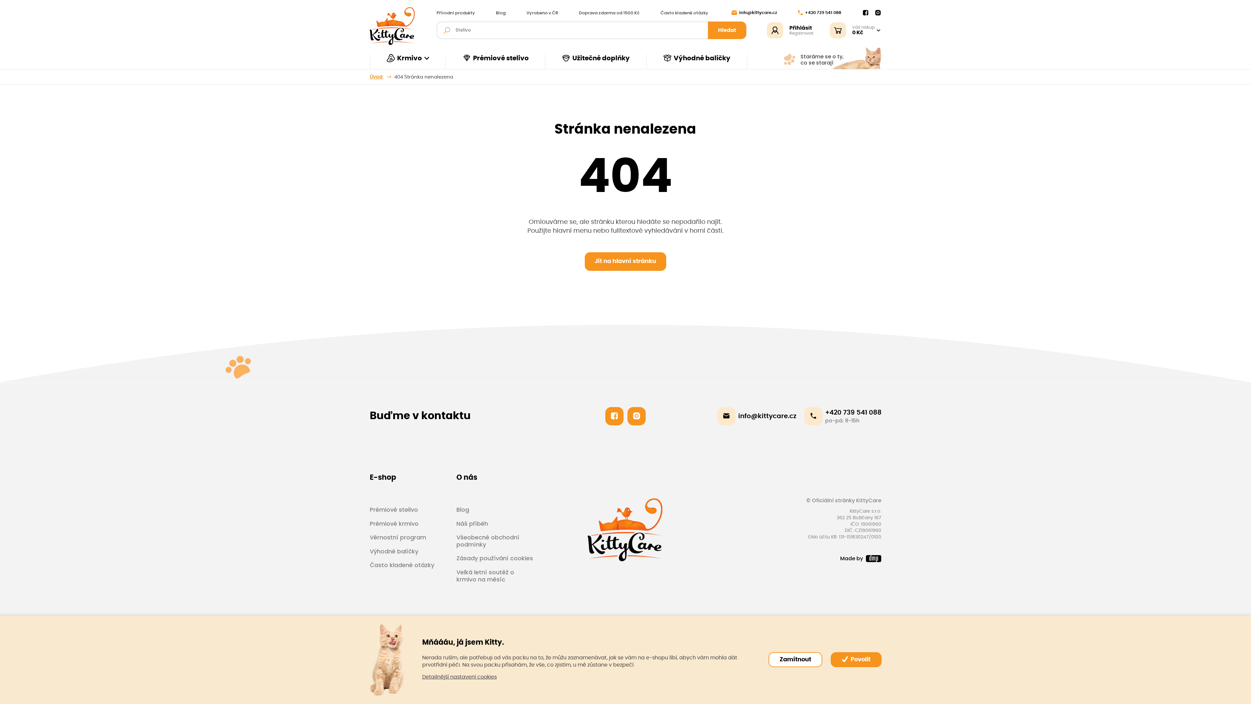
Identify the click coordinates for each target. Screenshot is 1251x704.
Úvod (377, 77)
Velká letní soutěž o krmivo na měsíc (485, 575)
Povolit (859, 660)
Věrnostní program (398, 537)
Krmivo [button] (409, 58)
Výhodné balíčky (702, 58)
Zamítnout (795, 660)
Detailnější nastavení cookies (459, 677)
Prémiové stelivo (501, 58)
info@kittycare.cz (758, 13)
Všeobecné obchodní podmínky (487, 541)
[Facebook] (865, 13)
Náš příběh (472, 524)
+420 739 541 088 (823, 13)
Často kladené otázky (684, 13)
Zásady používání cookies (494, 558)
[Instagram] (878, 13)
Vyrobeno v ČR (542, 13)
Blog (501, 13)
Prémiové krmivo (394, 524)
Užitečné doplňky (601, 58)
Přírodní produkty (456, 13)
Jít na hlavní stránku (625, 261)
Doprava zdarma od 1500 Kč (609, 13)
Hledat (727, 30)
